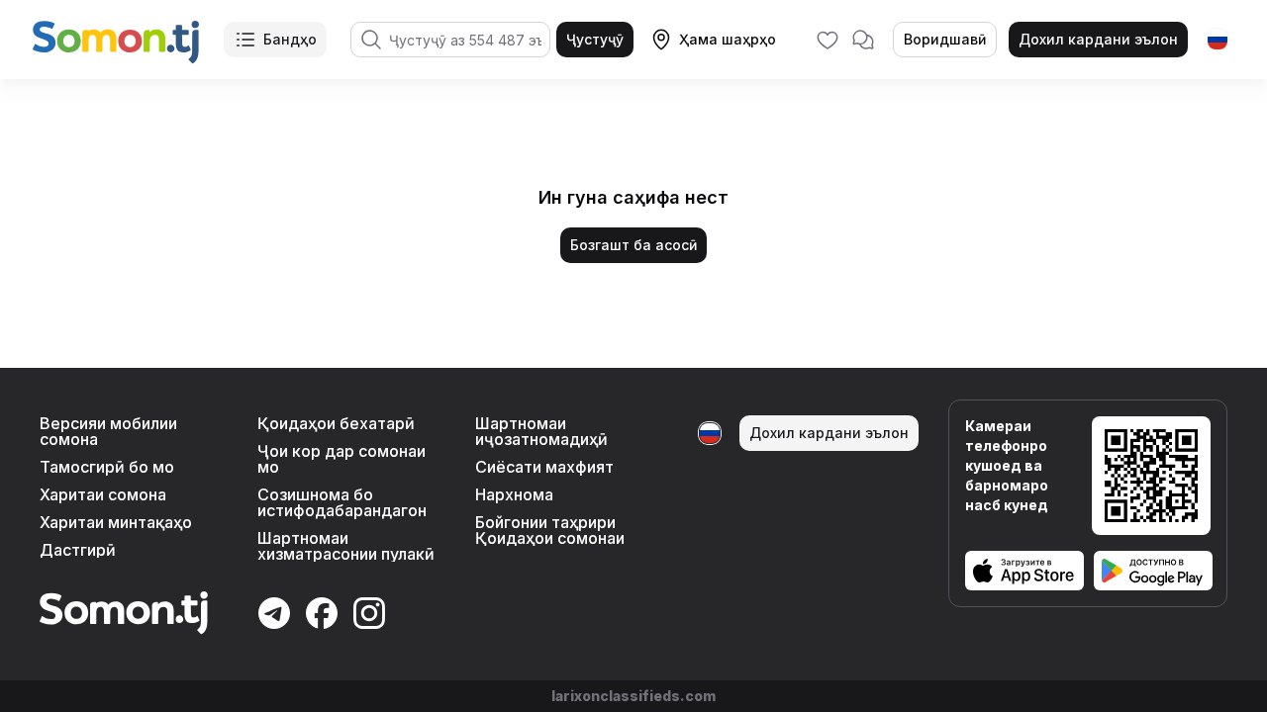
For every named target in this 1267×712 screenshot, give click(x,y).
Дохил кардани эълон (1098, 39)
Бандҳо (290, 39)
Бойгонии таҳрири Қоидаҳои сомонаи (550, 530)
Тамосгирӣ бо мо (107, 467)
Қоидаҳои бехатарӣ (336, 423)
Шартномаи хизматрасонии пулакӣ (346, 546)
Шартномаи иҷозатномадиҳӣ (541, 431)
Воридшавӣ (945, 39)
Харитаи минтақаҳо (116, 522)
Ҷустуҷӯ (595, 39)
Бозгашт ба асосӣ (633, 244)
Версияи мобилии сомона (108, 431)
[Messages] (863, 39)
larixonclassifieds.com (633, 695)
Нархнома (514, 494)
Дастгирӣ (78, 550)
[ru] (1217, 39)
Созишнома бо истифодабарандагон (342, 502)
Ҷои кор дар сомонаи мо (341, 459)
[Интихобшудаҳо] (827, 39)
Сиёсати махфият (544, 467)
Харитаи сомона (103, 494)
